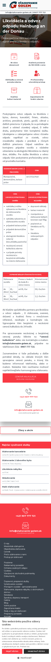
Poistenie (8, 562)
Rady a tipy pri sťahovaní (15, 611)
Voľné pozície (10, 605)
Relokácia (8, 595)
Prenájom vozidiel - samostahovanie (20, 587)
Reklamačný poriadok (14, 565)
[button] (25, 658)
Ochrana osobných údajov (15, 568)
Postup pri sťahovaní (13, 557)
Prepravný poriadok (13, 614)
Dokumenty (9, 576)
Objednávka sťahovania (14, 549)
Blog (6, 603)
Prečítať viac (25, 646)
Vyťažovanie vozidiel (13, 584)
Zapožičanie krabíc (12, 608)
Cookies (7, 571)
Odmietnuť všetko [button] (36, 651)
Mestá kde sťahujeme (14, 546)
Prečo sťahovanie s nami (15, 554)
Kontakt (7, 616)
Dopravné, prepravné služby (16, 581)
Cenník (7, 552)
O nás (6, 543)
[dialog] (25, 639)
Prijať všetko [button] (12, 651)
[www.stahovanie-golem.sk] (22, 9)
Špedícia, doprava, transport (16, 598)
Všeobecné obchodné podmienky (19, 573)
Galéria (7, 600)
